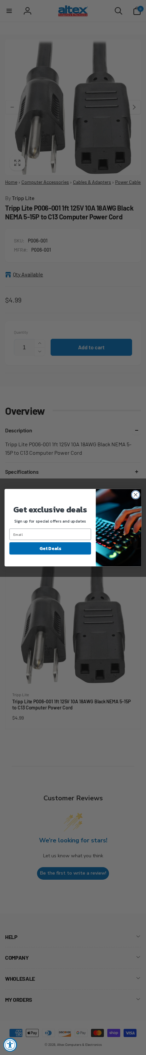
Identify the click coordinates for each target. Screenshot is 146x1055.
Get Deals (50, 548)
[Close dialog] (136, 495)
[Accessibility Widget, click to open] (10, 1045)
